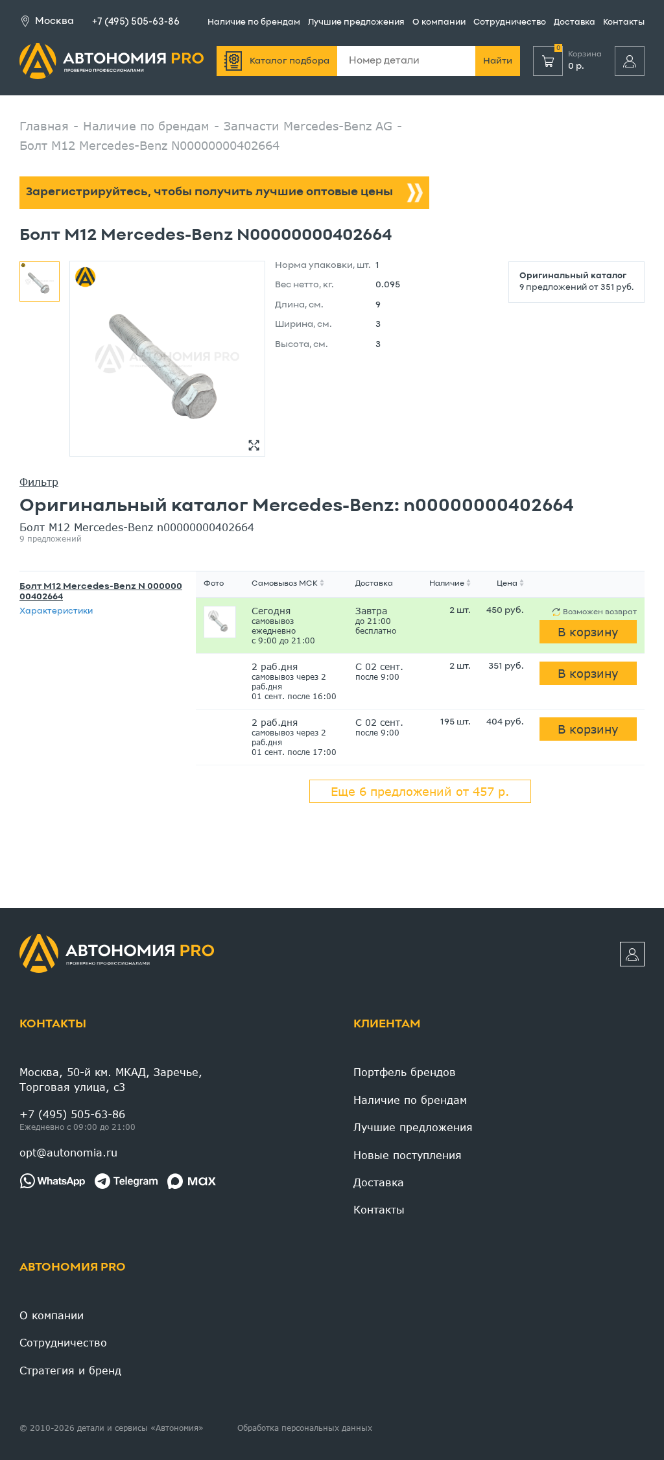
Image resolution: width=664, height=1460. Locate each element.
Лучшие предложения (356, 23)
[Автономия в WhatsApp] (52, 1181)
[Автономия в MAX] (191, 1181)
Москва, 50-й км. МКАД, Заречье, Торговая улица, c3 (110, 1079)
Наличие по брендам (254, 23)
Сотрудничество (509, 23)
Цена (507, 584)
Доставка (574, 23)
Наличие (446, 584)
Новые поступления (407, 1155)
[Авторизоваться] (630, 61)
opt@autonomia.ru (68, 1152)
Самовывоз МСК (285, 584)
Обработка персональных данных (304, 1428)
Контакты (624, 23)
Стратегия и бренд (70, 1370)
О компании (439, 23)
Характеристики (56, 612)
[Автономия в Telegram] (126, 1181)
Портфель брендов (404, 1072)
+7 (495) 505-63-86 (136, 22)
